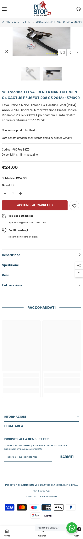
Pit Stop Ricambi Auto (16, 22)
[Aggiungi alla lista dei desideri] (74, 205)
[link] (21, 382)
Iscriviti (67, 457)
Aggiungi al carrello (34, 205)
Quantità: (8, 185)
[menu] (4, 9)
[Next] (77, 52)
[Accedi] (78, 8)
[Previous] (70, 52)
